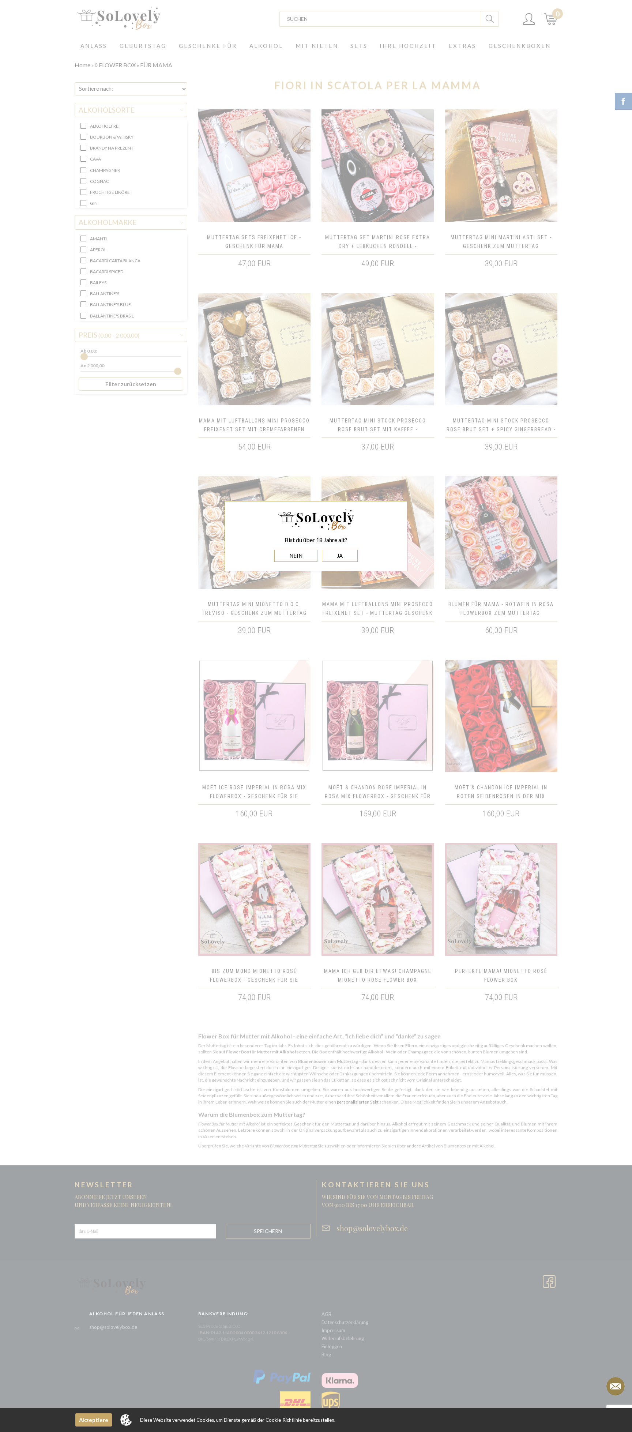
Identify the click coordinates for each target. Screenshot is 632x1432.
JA (340, 555)
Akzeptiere (93, 1420)
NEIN (295, 555)
